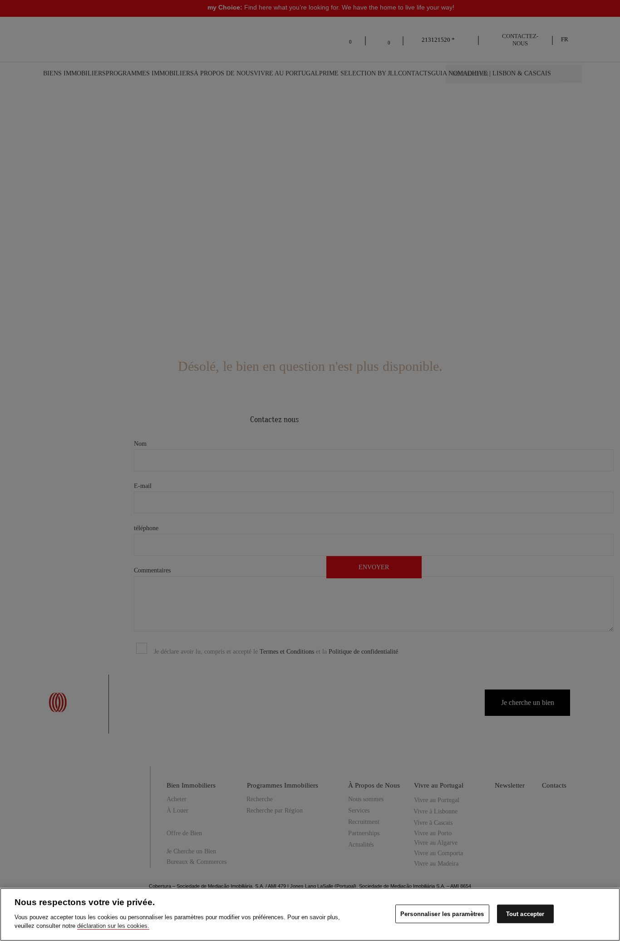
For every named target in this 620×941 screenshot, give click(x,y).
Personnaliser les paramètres (442, 913)
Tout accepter (525, 913)
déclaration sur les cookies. (113, 925)
